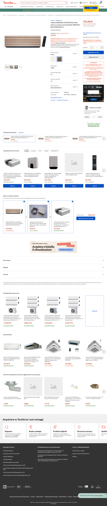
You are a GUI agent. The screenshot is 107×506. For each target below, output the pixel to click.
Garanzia (70, 496)
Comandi (33, 150)
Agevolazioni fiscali (84, 6)
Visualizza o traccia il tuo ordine (11, 453)
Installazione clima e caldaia (26, 6)
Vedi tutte (21, 132)
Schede (46, 150)
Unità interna (51, 15)
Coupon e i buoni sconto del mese (80, 453)
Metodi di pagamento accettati (11, 462)
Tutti (27, 150)
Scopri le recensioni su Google (58, 10)
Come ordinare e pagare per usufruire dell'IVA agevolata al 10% (18, 468)
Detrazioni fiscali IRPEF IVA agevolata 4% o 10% (93, 125)
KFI (55, 503)
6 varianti (53, 100)
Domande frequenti (8, 450)
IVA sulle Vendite (7, 459)
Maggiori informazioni (60, 42)
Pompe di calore (50, 6)
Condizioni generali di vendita (51, 496)
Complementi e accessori (62, 100)
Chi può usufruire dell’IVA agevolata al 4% (14, 472)
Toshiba (52, 20)
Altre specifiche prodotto (56, 97)
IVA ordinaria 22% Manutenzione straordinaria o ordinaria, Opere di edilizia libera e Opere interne (53, 460)
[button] (103, 138)
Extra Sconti (94, 6)
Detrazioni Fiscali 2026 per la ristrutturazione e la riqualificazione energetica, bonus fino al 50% (51, 451)
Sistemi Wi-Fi (54, 150)
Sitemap (74, 456)
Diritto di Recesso (63, 496)
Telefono (87, 117)
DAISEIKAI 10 (58, 20)
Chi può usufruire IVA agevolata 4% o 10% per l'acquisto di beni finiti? (53, 455)
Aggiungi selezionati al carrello (85, 218)
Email (100, 117)
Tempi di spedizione (8, 456)
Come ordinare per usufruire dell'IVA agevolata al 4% (16, 475)
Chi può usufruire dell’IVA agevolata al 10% (14, 465)
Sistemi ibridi (59, 6)
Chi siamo (33, 496)
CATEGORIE (10, 6)
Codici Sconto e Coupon (78, 450)
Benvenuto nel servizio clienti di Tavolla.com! (20, 496)
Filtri (40, 150)
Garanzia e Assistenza (56, 30)
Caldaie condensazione (71, 6)
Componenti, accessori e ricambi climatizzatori (36, 15)
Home (4, 15)
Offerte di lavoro (39, 496)
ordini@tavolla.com (96, 79)
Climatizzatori (39, 6)
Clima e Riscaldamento (12, 15)
